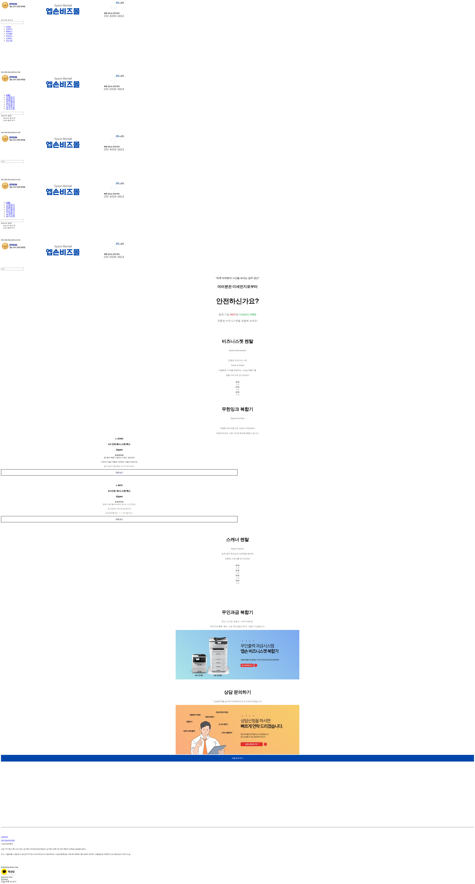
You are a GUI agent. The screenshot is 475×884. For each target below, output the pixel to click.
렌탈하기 (9, 31)
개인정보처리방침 (8, 840)
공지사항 (9, 40)
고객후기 (9, 38)
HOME (8, 26)
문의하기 (9, 36)
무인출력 (9, 33)
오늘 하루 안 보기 (8, 882)
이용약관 (4, 837)
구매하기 (9, 29)
